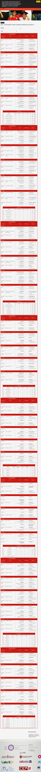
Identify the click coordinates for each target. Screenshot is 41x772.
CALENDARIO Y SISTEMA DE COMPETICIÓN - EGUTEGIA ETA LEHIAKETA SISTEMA (34, 735)
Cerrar (38, 1)
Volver (3, 22)
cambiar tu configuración (12, 6)
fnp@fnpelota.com (32, 750)
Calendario (18, 34)
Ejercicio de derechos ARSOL (18, 749)
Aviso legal (16, 748)
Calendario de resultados (25, 34)
